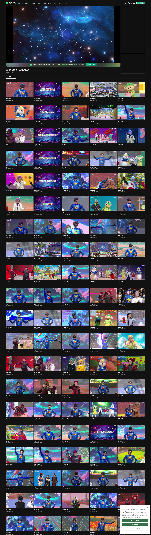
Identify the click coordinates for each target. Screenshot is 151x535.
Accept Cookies (135, 520)
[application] (63, 34)
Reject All (135, 524)
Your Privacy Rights (135, 529)
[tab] (11, 76)
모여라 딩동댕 (11, 69)
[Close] (148, 507)
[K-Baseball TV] (120, 3)
